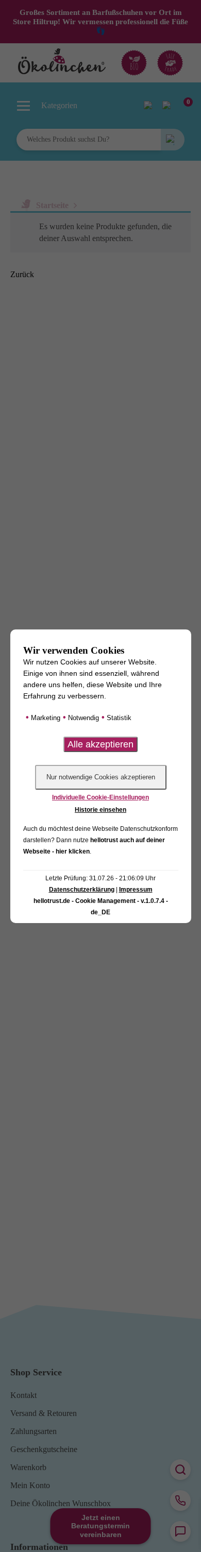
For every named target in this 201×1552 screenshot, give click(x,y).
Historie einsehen (100, 809)
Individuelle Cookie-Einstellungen (100, 797)
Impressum (136, 889)
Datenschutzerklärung (81, 889)
